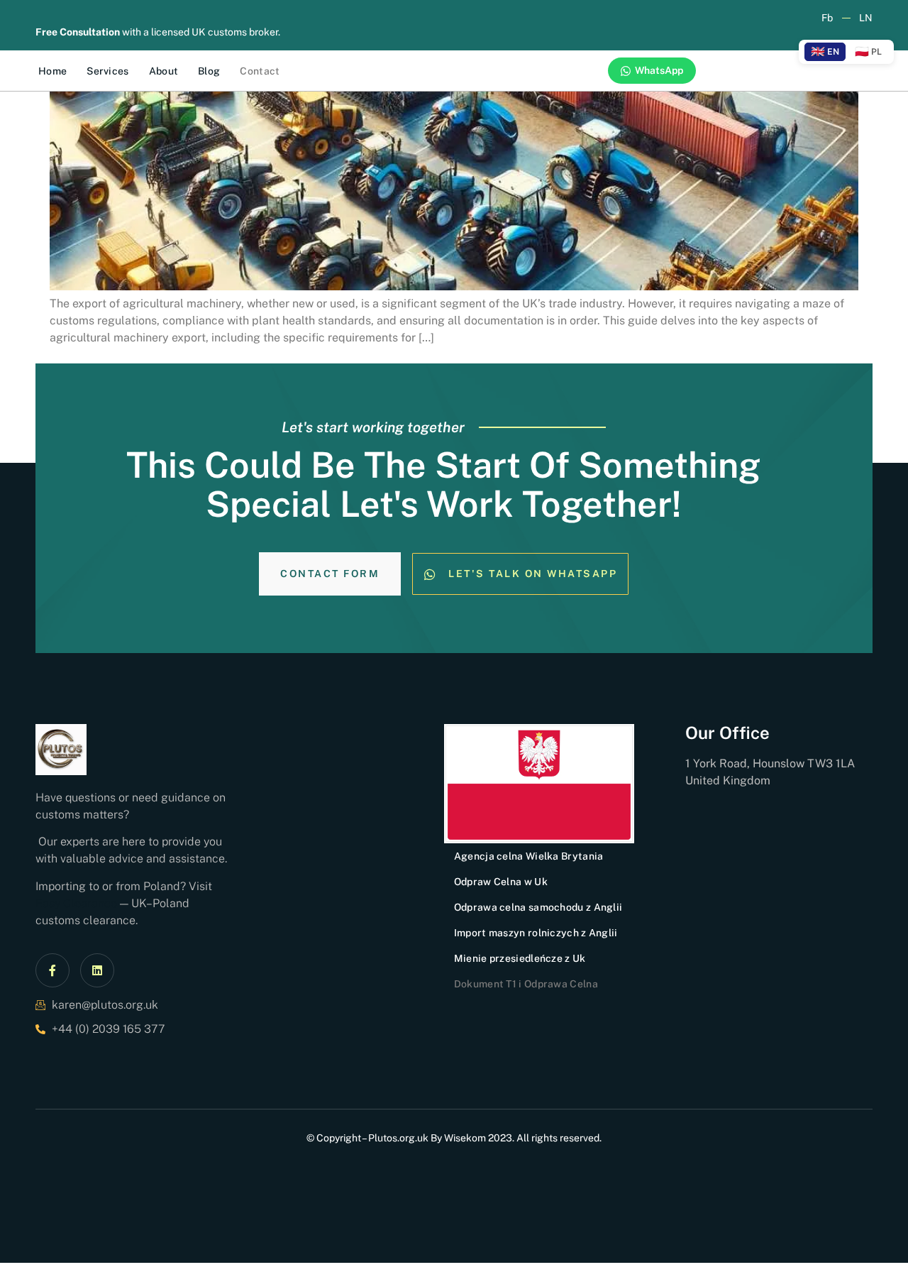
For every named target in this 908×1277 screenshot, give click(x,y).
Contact (259, 71)
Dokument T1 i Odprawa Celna (526, 984)
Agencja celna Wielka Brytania (529, 856)
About (164, 71)
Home (52, 71)
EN (825, 51)
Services (107, 71)
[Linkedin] (97, 970)
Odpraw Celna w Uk (501, 881)
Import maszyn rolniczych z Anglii (536, 932)
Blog (209, 71)
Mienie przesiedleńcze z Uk (520, 958)
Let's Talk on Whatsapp (532, 573)
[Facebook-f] (52, 970)
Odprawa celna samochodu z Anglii (538, 907)
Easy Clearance (76, 903)
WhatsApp (659, 70)
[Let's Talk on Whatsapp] (429, 574)
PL (868, 51)
